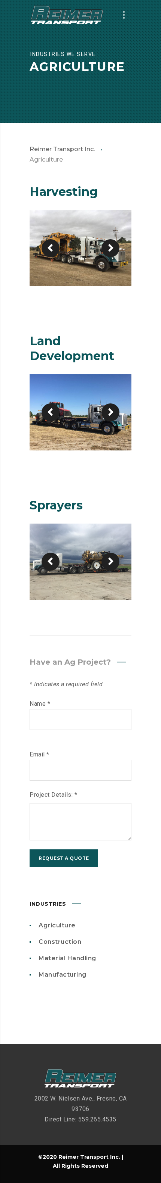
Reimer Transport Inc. (62, 149)
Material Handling (67, 958)
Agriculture (57, 925)
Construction (60, 941)
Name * (40, 703)
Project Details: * (53, 794)
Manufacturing (62, 974)
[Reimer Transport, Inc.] (67, 15)
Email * (39, 754)
